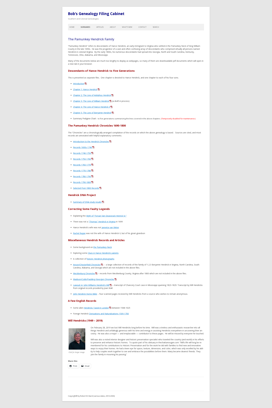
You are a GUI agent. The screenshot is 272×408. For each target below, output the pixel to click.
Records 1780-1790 (82, 176)
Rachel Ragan (79, 233)
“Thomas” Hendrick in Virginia (102, 221)
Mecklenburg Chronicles (84, 273)
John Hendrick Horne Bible (85, 294)
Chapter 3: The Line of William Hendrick (91, 101)
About (113, 27)
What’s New (127, 27)
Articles (100, 27)
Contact (142, 27)
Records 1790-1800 (82, 182)
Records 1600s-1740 (82, 147)
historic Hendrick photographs (100, 258)
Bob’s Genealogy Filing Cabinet (96, 13)
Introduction (78, 83)
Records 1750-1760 (82, 159)
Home (71, 27)
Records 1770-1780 (82, 170)
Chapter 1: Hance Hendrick (85, 89)
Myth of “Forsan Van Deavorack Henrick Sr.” (106, 215)
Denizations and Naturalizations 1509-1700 (109, 313)
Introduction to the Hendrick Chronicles (91, 141)
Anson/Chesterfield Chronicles (87, 264)
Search (156, 27)
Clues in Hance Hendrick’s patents (103, 253)
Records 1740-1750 (82, 153)
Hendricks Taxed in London (96, 307)
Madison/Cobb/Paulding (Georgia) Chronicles (93, 279)
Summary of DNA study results (87, 202)
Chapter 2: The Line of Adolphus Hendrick (92, 95)
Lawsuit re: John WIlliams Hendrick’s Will (91, 285)
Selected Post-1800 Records (86, 188)
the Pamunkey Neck (102, 247)
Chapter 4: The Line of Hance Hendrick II (91, 107)
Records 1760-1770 (82, 164)
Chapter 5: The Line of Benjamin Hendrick (92, 112)
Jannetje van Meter (110, 227)
